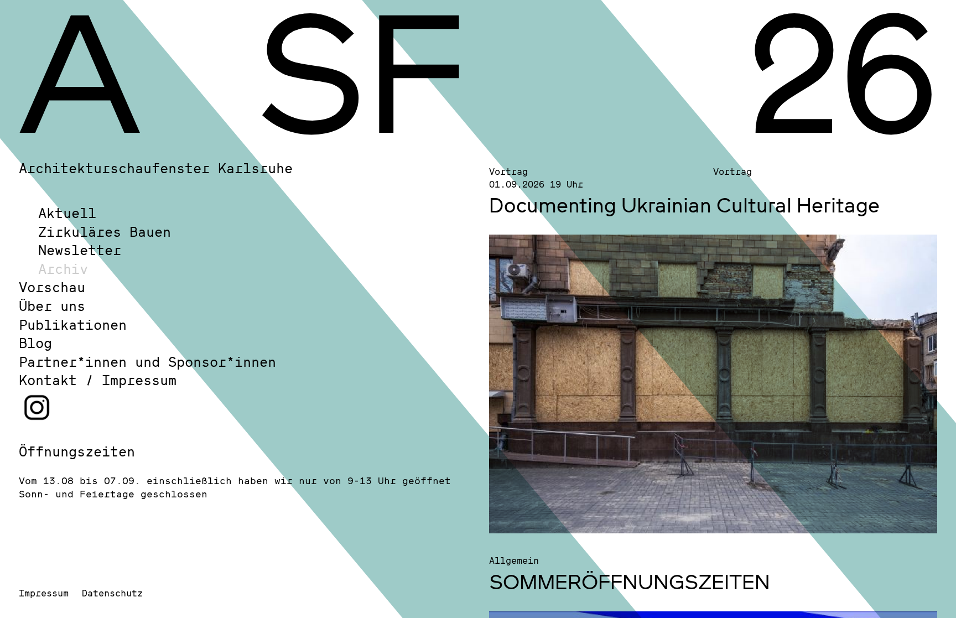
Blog (35, 343)
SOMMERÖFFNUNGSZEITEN (629, 581)
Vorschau (52, 287)
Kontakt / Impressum (97, 380)
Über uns (52, 306)
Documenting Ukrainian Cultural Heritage (684, 205)
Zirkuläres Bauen (104, 232)
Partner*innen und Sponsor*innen (147, 362)
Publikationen (73, 324)
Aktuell (67, 213)
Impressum (44, 593)
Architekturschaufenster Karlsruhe (156, 168)
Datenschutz (112, 593)
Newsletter (79, 250)
